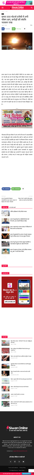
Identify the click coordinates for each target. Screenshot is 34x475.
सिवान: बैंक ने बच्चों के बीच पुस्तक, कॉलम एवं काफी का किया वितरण (25, 197)
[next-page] (5, 256)
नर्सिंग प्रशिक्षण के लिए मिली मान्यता (18, 210)
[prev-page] (3, 256)
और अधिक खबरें (12, 206)
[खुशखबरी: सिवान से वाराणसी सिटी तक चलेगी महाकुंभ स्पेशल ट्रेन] (5, 364)
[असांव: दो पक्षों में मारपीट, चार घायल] (5, 395)
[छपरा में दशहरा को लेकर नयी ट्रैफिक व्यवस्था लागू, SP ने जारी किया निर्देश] (5, 250)
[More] (24, 28)
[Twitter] (19, 460)
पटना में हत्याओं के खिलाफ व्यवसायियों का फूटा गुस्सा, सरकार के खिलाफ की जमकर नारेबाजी (9, 198)
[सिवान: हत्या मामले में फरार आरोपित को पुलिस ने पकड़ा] (5, 357)
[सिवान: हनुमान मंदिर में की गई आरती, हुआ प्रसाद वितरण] (5, 379)
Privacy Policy (23, 466)
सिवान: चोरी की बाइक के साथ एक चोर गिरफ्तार (19, 385)
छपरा (7, 11)
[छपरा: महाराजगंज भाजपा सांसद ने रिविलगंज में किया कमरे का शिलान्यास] (5, 227)
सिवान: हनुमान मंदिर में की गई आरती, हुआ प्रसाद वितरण (21, 377)
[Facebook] (10, 460)
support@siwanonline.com (20, 449)
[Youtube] (23, 460)
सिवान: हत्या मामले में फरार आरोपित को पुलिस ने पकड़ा (21, 354)
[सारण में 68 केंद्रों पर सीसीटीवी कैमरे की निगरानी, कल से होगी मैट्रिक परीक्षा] (5, 219)
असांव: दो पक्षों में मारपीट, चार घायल (17, 393)
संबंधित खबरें (5, 206)
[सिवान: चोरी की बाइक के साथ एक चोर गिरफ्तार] (5, 387)
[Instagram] (14, 460)
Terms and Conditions (13, 466)
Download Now (26, 473)
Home (3, 11)
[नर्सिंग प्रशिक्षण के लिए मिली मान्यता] (5, 212)
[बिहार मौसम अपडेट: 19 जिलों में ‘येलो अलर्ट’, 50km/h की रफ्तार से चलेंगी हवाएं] (5, 341)
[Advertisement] (17, 62)
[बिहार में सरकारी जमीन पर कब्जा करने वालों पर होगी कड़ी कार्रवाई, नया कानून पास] (5, 372)
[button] (2, 8)
